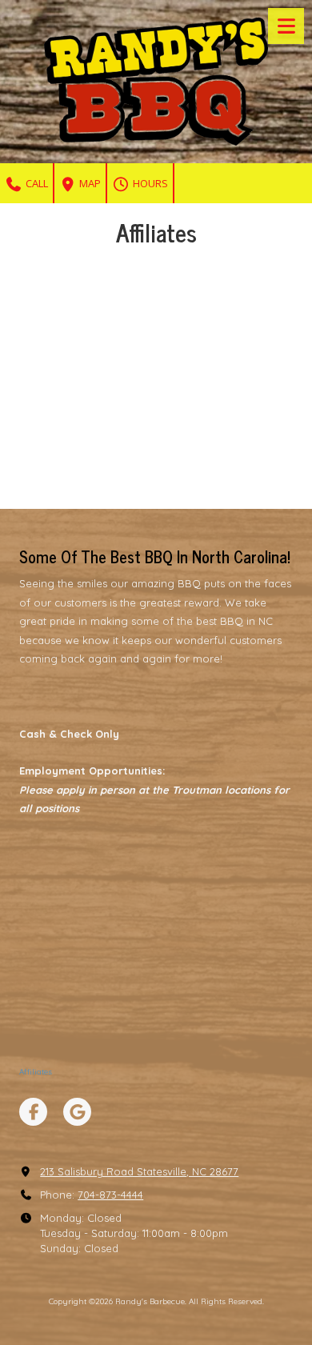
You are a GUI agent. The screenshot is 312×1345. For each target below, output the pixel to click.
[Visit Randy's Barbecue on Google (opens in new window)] (77, 1112)
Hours (149, 183)
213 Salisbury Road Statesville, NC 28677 (139, 1171)
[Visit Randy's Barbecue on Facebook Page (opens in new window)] (33, 1112)
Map (89, 183)
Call (35, 183)
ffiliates (38, 1071)
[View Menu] (286, 26)
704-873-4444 (110, 1194)
